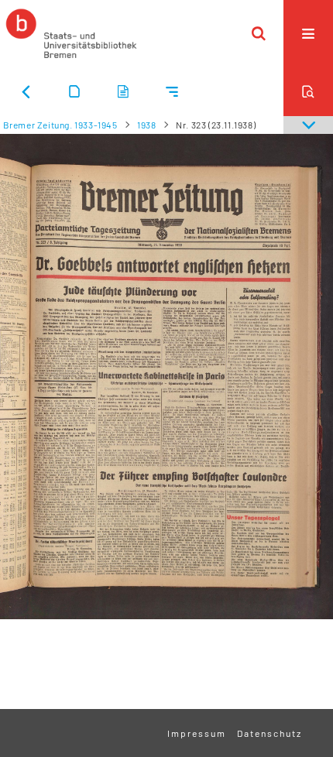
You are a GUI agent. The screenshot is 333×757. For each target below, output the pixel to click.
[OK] (258, 33)
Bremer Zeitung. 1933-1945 (60, 124)
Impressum (196, 733)
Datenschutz (269, 733)
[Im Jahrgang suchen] (308, 91)
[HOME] (71, 33)
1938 (146, 124)
